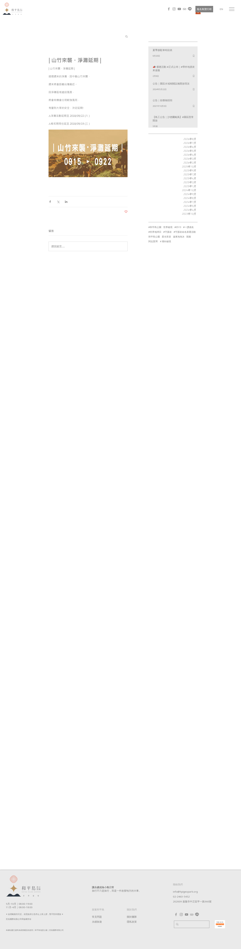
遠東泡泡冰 (178, 236)
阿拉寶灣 (153, 241)
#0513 (177, 227)
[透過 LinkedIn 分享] (66, 201)
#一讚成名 (188, 227)
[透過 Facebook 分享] (50, 201)
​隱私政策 (132, 921)
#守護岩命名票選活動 (185, 231)
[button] (231, 9)
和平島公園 (154, 236)
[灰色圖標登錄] (184, 9)
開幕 (188, 236)
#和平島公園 (154, 227)
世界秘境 (167, 227)
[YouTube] (179, 9)
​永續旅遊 (97, 921)
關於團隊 (132, 916)
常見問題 (97, 916)
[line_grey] (190, 9)
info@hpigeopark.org (185, 891)
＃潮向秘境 (165, 241)
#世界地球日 (154, 231)
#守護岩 (167, 231)
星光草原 (166, 236)
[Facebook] (169, 9)
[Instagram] (174, 9)
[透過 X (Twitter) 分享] (58, 201)
